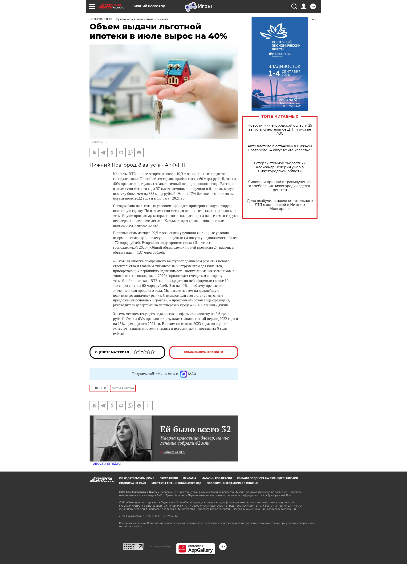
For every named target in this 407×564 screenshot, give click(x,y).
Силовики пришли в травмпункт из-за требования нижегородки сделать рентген (280, 186)
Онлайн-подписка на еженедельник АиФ (267, 478)
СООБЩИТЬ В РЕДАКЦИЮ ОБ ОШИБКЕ (232, 483)
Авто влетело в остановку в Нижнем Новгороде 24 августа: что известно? (280, 148)
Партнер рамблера (160, 546)
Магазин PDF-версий (217, 478)
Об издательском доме (136, 478)
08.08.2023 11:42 (101, 19)
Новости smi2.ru (105, 463)
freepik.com (98, 141)
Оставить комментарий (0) (203, 352)
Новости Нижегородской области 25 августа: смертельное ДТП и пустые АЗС (280, 130)
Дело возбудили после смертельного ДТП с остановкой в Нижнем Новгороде (280, 205)
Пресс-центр (169, 478)
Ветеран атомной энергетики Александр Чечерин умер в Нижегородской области (280, 167)
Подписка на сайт (132, 483)
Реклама (189, 478)
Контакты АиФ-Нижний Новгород (176, 483)
